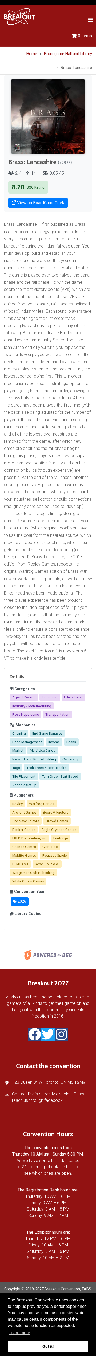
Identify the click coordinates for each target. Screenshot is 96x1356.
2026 (21, 901)
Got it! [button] (48, 1346)
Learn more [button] (19, 1332)
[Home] (19, 16)
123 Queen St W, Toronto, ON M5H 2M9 (48, 1082)
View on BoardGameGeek (40, 202)
